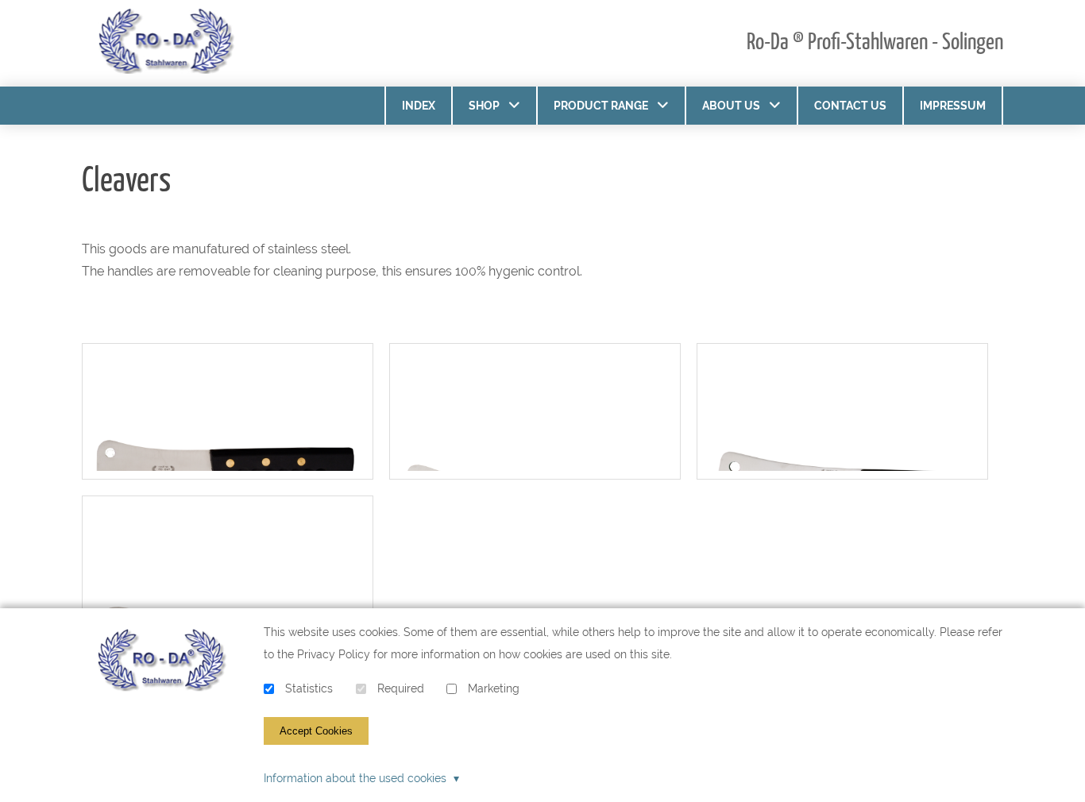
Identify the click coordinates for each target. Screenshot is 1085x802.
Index (418, 105)
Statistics (309, 689)
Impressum (953, 105)
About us (731, 105)
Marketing (493, 689)
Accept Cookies (316, 731)
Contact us (850, 105)
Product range (601, 105)
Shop (484, 105)
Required (400, 689)
